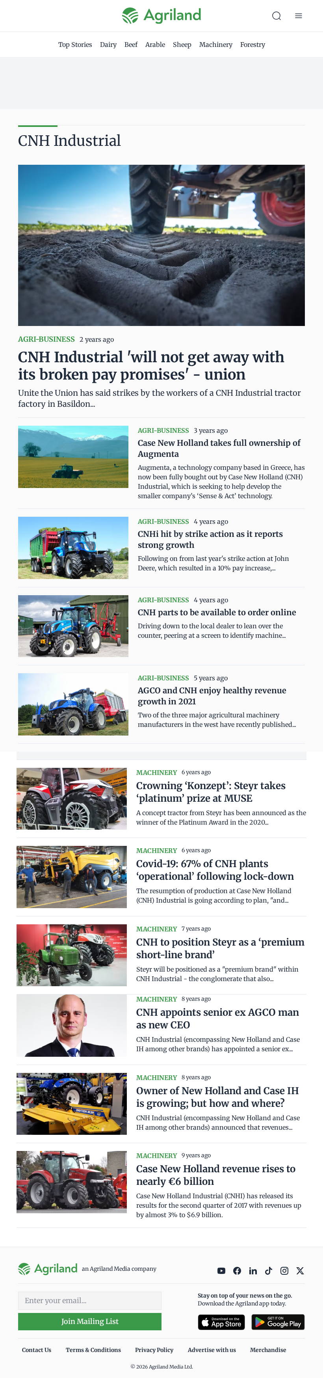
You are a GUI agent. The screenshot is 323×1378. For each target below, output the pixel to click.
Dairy (108, 44)
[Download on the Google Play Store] (278, 1322)
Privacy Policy (154, 1350)
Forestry (252, 44)
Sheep (182, 44)
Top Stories (75, 44)
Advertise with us (212, 1350)
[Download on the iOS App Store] (221, 1322)
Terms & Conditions (93, 1350)
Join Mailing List (90, 1321)
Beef (130, 44)
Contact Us (36, 1350)
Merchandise (268, 1350)
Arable (155, 44)
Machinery (215, 44)
